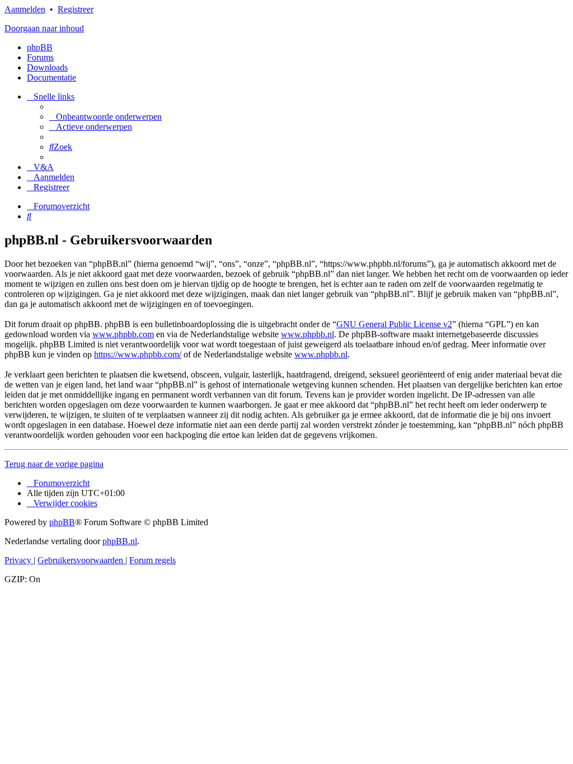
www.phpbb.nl (307, 334)
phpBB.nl (119, 541)
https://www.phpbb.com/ (137, 354)
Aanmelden (24, 9)
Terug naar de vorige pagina (54, 464)
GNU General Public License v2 (394, 324)
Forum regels (152, 560)
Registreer (75, 9)
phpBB (40, 47)
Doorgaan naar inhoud (44, 28)
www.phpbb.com (123, 334)
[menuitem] (105, 116)
